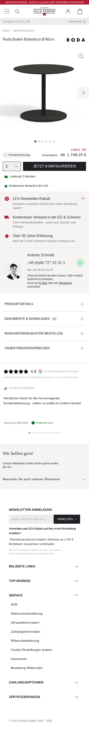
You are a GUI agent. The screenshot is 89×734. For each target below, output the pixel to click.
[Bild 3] (43, 141)
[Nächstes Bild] (83, 92)
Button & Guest (24, 30)
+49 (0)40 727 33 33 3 (15, 21)
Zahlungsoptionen (26, 682)
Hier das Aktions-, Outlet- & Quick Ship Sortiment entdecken (44, 2)
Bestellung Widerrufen (27, 668)
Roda (6, 30)
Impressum (19, 659)
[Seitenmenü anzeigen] (7, 11)
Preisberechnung (19, 155)
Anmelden (65, 519)
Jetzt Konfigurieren (54, 166)
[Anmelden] (68, 11)
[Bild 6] (54, 141)
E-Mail (43, 283)
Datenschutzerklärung (26, 613)
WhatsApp (75, 21)
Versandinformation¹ (25, 622)
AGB (14, 604)
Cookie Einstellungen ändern (31, 650)
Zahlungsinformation (25, 631)
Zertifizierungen (24, 697)
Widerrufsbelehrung (25, 640)
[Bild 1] (35, 141)
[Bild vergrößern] (81, 56)
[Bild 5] (50, 141)
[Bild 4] (46, 141)
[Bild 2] (39, 141)
